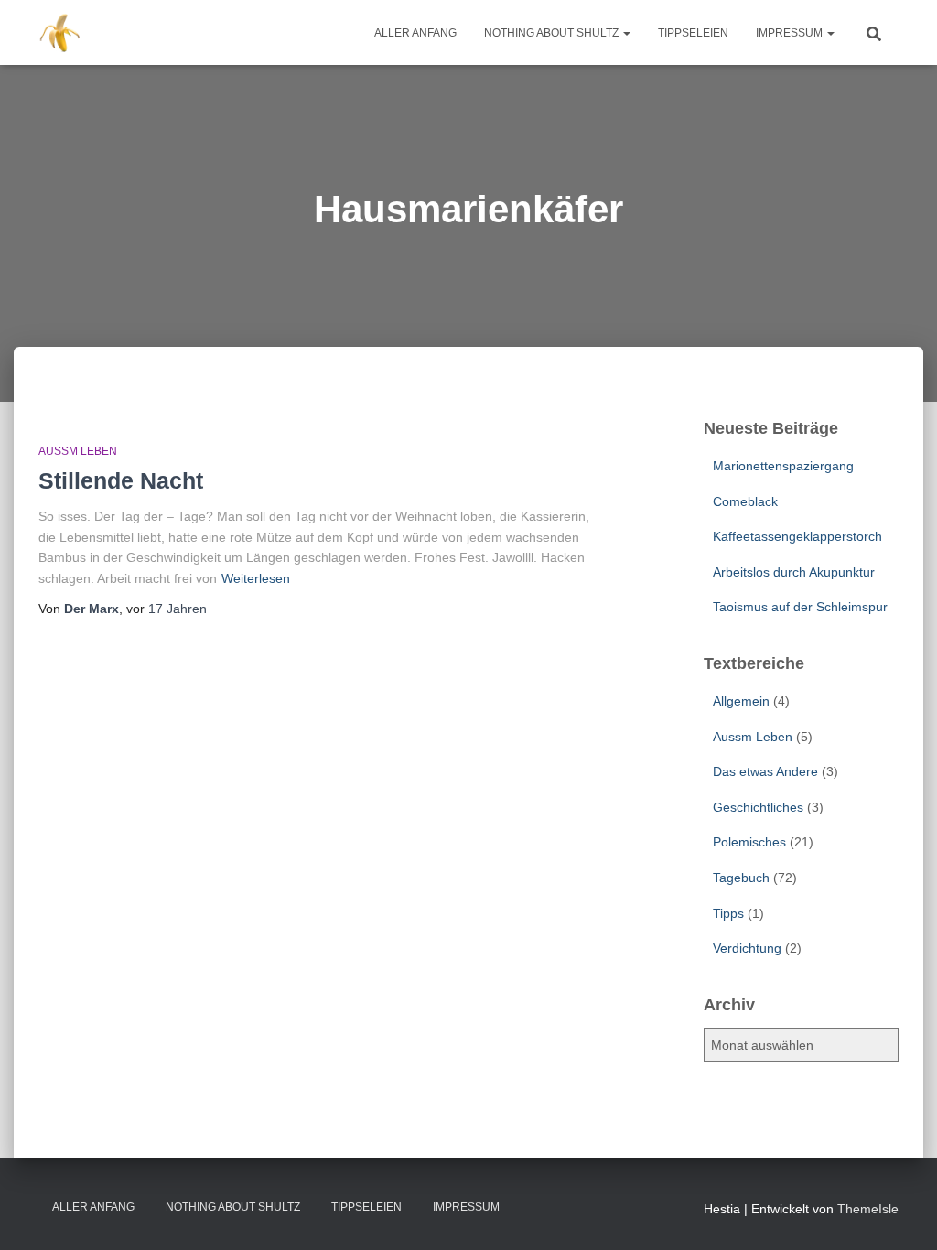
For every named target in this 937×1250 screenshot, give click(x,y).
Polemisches (749, 842)
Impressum (790, 33)
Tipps (728, 913)
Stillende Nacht (120, 480)
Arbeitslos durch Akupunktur (794, 572)
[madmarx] (62, 33)
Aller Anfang (415, 33)
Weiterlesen (255, 578)
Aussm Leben (77, 451)
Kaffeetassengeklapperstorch (797, 536)
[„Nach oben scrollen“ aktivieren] (901, 1213)
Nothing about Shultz (552, 33)
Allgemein (741, 701)
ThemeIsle (868, 1209)
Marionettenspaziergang (783, 465)
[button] (625, 33)
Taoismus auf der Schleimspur (800, 606)
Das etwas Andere (765, 771)
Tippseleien (693, 33)
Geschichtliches (758, 807)
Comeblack (745, 501)
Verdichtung (747, 948)
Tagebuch (741, 877)
